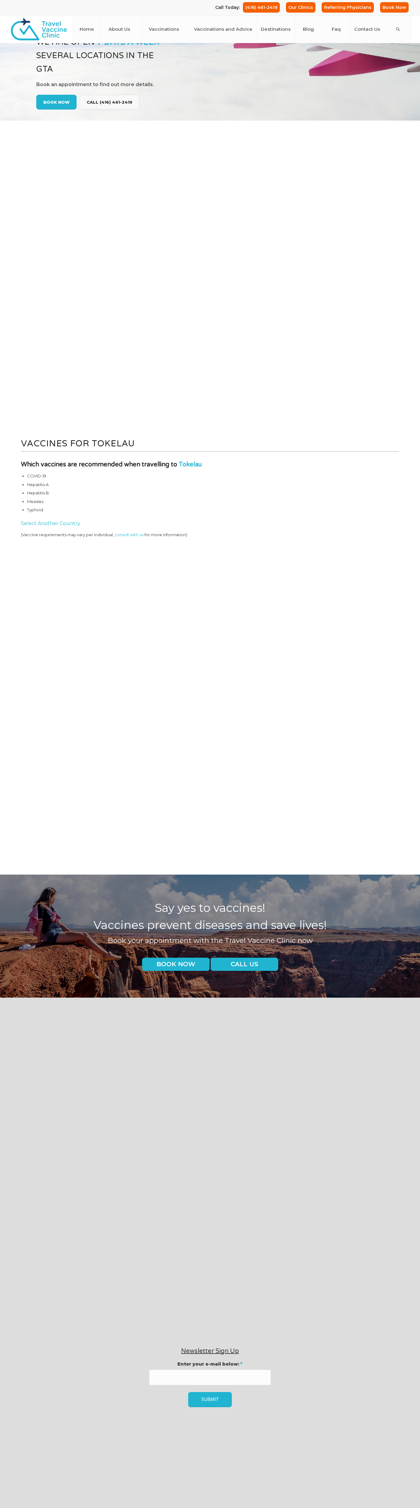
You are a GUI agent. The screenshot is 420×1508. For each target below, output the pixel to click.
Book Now (394, 7)
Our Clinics (300, 7)
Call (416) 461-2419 (109, 102)
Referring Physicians (347, 7)
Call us (244, 964)
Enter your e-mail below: (209, 1364)
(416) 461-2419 (261, 7)
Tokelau (190, 464)
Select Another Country (50, 523)
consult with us (129, 535)
